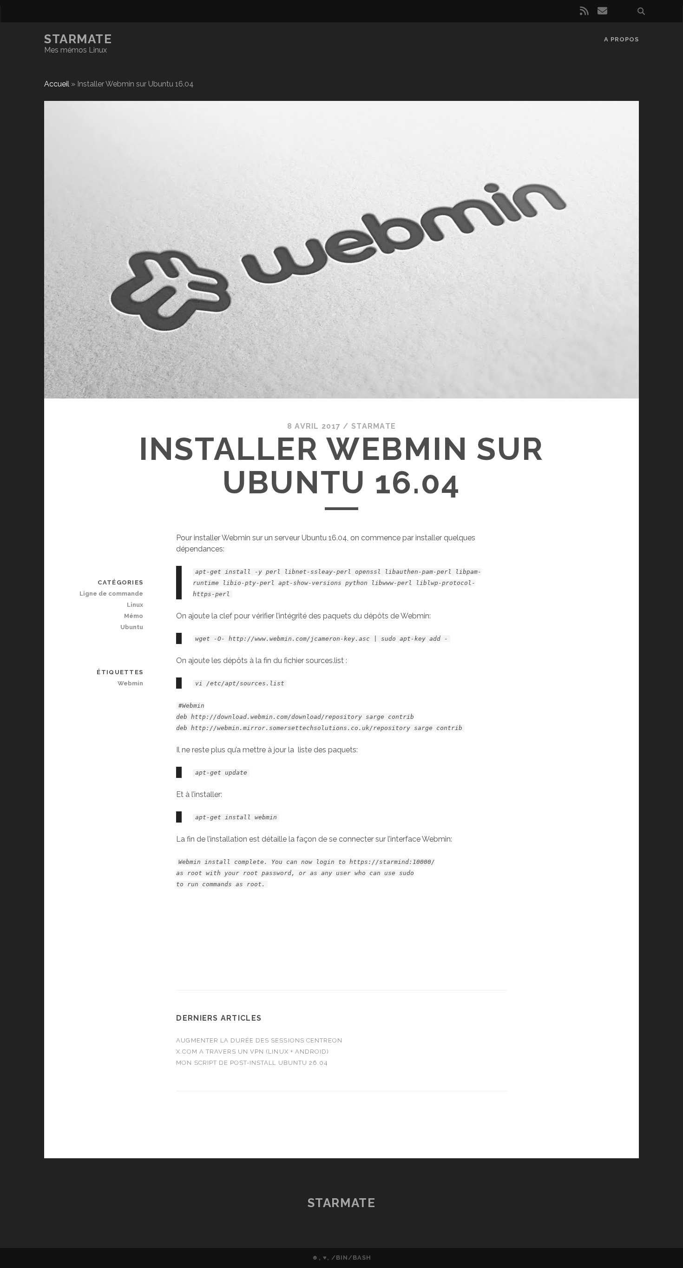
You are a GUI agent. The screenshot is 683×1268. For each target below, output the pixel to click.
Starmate (78, 39)
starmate (373, 426)
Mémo (133, 615)
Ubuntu (131, 627)
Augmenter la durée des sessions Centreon (259, 1040)
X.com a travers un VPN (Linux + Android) (252, 1051)
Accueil (56, 84)
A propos (621, 39)
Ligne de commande (111, 593)
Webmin (130, 683)
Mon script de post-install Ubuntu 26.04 (252, 1062)
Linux (135, 604)
